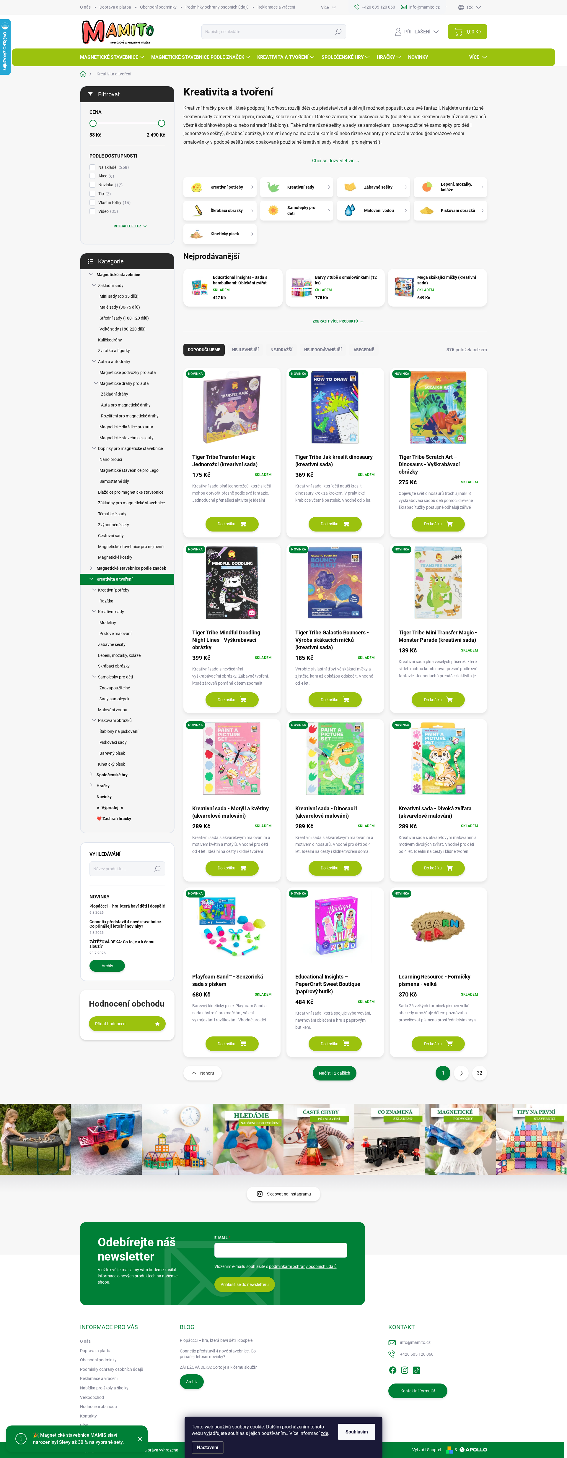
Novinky (104, 796)
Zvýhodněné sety (113, 524)
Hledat (339, 31)
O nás (85, 7)
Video (107, 211)
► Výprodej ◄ (110, 807)
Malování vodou (112, 709)
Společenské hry (112, 774)
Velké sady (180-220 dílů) (123, 329)
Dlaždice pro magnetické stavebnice (130, 492)
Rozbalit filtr (127, 226)
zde (324, 1433)
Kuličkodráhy (110, 340)
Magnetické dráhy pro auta (124, 383)
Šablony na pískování (119, 731)
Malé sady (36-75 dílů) (120, 307)
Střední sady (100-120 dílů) (124, 318)
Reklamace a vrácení (276, 7)
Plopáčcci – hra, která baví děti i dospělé (127, 906)
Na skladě (112, 167)
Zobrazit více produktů (335, 321)
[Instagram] (404, 1369)
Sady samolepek (114, 698)
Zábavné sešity (112, 644)
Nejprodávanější (323, 349)
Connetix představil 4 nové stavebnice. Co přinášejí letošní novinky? (125, 924)
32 (479, 1073)
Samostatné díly (114, 481)
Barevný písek (112, 753)
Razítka (106, 601)
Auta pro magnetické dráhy (126, 405)
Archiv (107, 965)
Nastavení (207, 1447)
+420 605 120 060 (417, 1354)
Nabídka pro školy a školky (104, 1388)
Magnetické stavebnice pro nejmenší (131, 546)
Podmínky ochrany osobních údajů (217, 7)
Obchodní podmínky (158, 7)
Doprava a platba (115, 7)
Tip (103, 193)
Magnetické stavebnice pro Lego (129, 470)
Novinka (109, 184)
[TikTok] (416, 1369)
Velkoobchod (92, 1397)
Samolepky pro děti (115, 677)
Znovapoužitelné (115, 688)
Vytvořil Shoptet (426, 1449)
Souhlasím (357, 1432)
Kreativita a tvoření (115, 579)
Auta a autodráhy (114, 361)
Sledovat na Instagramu (289, 1194)
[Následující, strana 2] (461, 1073)
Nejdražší (281, 349)
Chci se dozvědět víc (333, 160)
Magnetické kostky (115, 557)
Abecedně (363, 349)
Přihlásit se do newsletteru (245, 1284)
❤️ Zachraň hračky (114, 818)
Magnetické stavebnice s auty (127, 437)
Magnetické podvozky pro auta (128, 372)
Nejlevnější (245, 349)
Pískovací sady (113, 742)
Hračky (103, 785)
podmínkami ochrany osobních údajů (303, 1266)
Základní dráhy (114, 394)
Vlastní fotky (113, 202)
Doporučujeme (204, 349)
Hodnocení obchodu (98, 1406)
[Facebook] (392, 1369)
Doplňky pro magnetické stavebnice (130, 448)
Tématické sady (112, 513)
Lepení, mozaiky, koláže (119, 655)
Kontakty (88, 1416)
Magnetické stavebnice (118, 274)
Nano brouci (111, 459)
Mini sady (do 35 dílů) (119, 296)
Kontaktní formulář (417, 1391)
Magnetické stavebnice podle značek (131, 568)
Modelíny (108, 622)
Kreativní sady (111, 611)
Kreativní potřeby (113, 590)
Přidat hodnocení (110, 1023)
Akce (105, 176)
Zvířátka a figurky (114, 350)
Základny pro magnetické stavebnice (131, 502)
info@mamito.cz (415, 1342)
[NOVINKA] (232, 410)
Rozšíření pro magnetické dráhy (130, 416)
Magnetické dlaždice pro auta (126, 427)
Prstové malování (115, 633)
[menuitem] (112, 57)
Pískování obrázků (115, 720)
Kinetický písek (111, 764)
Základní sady (110, 285)
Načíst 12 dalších (334, 1073)
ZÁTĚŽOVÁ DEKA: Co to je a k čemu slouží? (121, 944)
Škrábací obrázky (114, 666)
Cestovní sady (111, 535)
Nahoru (207, 1073)
